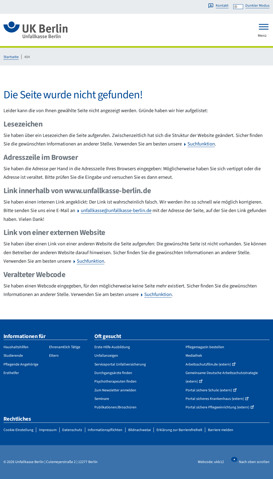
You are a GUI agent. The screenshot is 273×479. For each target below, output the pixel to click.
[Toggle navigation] (264, 27)
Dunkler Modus (257, 5)
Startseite (11, 57)
